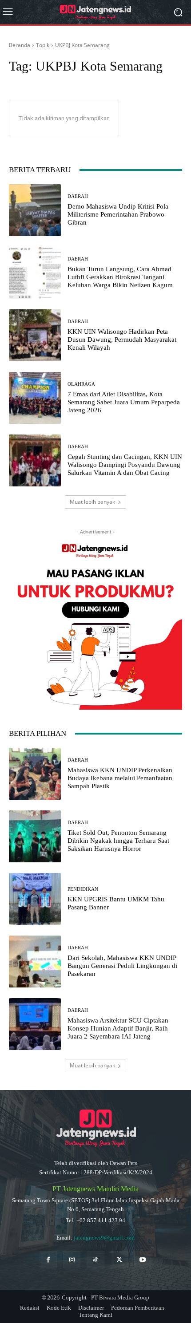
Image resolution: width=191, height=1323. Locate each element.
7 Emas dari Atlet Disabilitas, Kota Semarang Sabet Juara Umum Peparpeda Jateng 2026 (124, 402)
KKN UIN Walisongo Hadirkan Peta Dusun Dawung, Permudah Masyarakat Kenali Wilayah (122, 339)
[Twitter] (119, 1259)
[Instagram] (71, 1259)
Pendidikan (83, 889)
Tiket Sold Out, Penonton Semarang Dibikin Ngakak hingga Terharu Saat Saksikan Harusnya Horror (118, 840)
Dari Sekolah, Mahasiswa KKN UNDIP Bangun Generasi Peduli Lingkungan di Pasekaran (122, 965)
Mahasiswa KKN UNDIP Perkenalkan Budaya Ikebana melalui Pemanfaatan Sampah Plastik (120, 778)
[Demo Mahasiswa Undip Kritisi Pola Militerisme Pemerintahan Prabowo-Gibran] (35, 210)
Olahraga (81, 384)
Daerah (78, 196)
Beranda (19, 45)
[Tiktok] (95, 1259)
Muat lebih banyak (92, 502)
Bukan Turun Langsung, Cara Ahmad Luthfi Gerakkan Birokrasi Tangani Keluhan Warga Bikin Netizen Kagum (120, 276)
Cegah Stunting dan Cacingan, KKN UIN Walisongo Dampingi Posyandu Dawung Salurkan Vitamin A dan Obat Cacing (125, 464)
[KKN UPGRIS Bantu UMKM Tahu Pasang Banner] (35, 899)
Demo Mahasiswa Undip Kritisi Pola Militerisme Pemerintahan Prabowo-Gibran (118, 214)
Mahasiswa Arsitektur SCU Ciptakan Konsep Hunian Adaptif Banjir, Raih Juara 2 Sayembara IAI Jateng (118, 1028)
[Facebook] (48, 1259)
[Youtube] (142, 1259)
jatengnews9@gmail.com (104, 1237)
